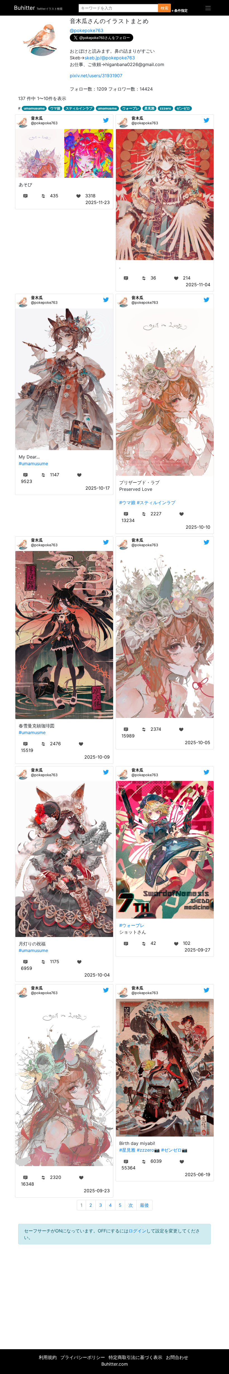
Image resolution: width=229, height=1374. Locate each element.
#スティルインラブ (156, 502)
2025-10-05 (197, 742)
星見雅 (149, 108)
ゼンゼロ (183, 108)
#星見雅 (127, 1150)
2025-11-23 (97, 202)
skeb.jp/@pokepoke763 (110, 57)
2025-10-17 (97, 488)
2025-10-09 (97, 757)
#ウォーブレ (131, 925)
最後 (144, 1205)
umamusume (34, 108)
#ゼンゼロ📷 (174, 1150)
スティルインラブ (79, 108)
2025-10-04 (97, 975)
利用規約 (48, 1357)
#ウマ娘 (127, 502)
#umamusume (33, 463)
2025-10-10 (198, 527)
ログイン (137, 1231)
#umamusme (32, 732)
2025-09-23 (97, 1190)
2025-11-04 (198, 284)
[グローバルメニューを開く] (208, 7)
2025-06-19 (197, 1174)
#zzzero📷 (148, 1150)
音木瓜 (37, 118)
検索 (164, 8)
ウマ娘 (55, 108)
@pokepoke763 (86, 30)
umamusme (107, 108)
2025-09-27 (197, 950)
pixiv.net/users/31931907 (96, 75)
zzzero (165, 108)
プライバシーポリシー (82, 1357)
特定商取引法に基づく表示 (135, 1357)
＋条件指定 (179, 10)
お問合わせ (177, 1357)
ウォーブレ (130, 108)
